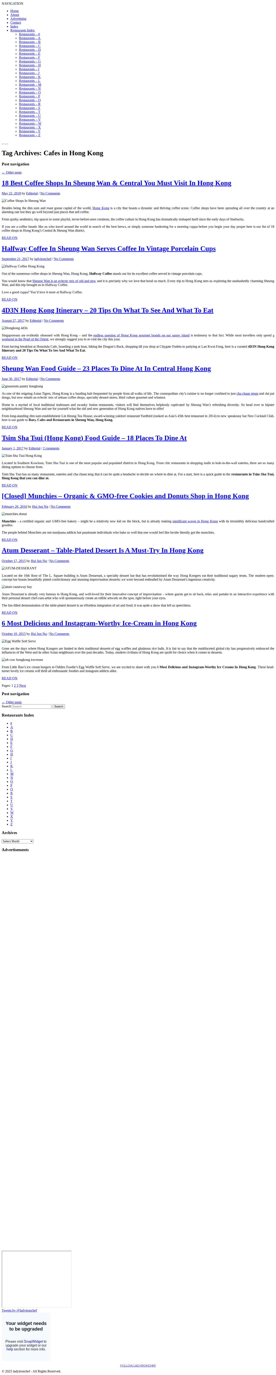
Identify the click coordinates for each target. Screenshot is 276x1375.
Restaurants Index (22, 30)
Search (6, 706)
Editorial (32, 193)
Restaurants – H (30, 65)
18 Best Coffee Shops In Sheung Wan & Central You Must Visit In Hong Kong (116, 183)
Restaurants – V (30, 119)
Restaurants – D (30, 50)
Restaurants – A (30, 38)
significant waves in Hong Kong (195, 521)
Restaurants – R (30, 104)
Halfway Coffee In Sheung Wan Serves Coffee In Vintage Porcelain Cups (109, 248)
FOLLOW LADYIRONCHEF (138, 1365)
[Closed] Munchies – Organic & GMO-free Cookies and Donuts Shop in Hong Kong (125, 496)
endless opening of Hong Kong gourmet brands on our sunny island (141, 335)
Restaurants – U (30, 116)
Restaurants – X (30, 127)
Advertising (18, 18)
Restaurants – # (29, 34)
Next (22, 685)
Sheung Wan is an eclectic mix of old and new (64, 281)
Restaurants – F (29, 57)
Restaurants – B (30, 42)
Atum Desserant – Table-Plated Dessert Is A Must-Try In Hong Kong (103, 550)
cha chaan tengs (247, 393)
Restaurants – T (29, 112)
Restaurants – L (29, 81)
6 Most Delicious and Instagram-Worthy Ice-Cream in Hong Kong (99, 623)
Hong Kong (101, 208)
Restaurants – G (30, 61)
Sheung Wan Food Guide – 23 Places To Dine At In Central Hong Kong (106, 368)
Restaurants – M (30, 84)
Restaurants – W (30, 123)
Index (14, 26)
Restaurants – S (29, 108)
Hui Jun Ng (40, 506)
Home (14, 11)
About (14, 15)
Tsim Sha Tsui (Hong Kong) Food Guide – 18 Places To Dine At (94, 438)
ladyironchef (42, 259)
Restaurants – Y (30, 131)
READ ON (9, 238)
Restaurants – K (30, 77)
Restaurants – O (30, 92)
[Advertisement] (19, 920)
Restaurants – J (29, 73)
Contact (15, 22)
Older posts (12, 172)
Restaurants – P (29, 96)
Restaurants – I (29, 69)
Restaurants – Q (30, 100)
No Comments (50, 193)
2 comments (51, 448)
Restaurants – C (30, 46)
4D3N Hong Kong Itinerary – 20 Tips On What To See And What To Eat (107, 310)
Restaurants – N (30, 88)
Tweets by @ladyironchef (19, 1310)
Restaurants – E (29, 53)
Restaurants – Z (29, 135)
